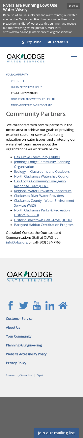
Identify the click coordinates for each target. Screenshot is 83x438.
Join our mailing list (56, 433)
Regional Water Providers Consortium (43, 191)
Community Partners (24, 93)
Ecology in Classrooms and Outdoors (42, 171)
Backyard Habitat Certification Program (44, 225)
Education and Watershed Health (33, 99)
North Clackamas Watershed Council (41, 176)
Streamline (26, 375)
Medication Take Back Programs (31, 105)
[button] (74, 56)
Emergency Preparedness (26, 87)
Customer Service (19, 318)
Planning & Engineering (24, 345)
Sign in (40, 375)
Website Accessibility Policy (26, 354)
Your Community (17, 74)
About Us (13, 327)
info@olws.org (17, 242)
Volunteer (18, 81)
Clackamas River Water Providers (39, 195)
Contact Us (60, 42)
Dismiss (73, 5)
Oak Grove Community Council (37, 157)
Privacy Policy (16, 363)
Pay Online (34, 42)
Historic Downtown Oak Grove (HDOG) (43, 220)
